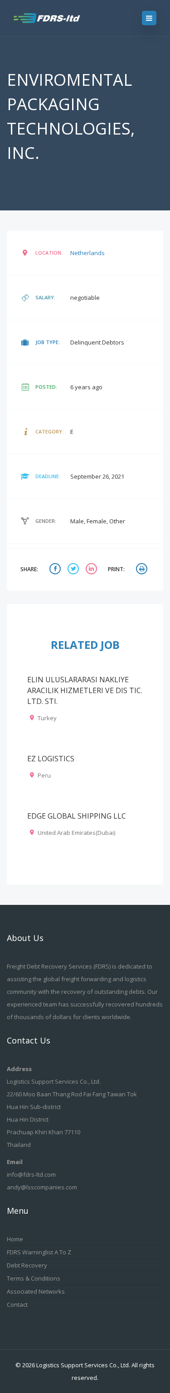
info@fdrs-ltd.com (31, 1174)
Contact (17, 1304)
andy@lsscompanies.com (42, 1187)
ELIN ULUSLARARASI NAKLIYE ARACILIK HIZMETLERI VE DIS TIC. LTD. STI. (84, 690)
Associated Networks (36, 1291)
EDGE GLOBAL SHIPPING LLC (76, 816)
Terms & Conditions (33, 1278)
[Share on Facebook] (56, 569)
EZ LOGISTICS (50, 759)
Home (15, 1239)
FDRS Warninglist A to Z (39, 1252)
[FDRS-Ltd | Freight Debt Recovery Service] (55, 18)
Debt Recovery (27, 1265)
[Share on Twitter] (74, 569)
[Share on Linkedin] (92, 569)
